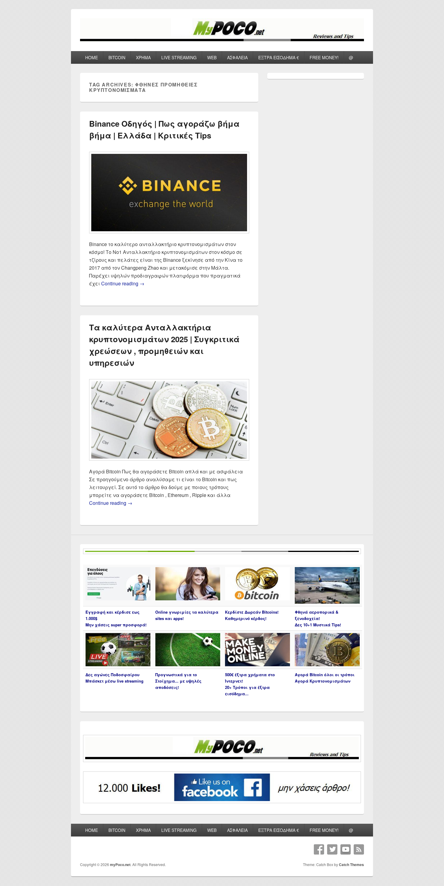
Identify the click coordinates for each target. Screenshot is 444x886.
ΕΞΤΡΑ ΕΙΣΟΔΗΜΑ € (278, 57)
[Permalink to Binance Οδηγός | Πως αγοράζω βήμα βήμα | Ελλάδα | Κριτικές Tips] (169, 236)
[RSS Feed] (359, 849)
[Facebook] (319, 849)
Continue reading (122, 283)
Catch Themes (351, 864)
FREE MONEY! (324, 57)
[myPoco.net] (222, 40)
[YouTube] (345, 849)
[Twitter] (332, 849)
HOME (91, 57)
